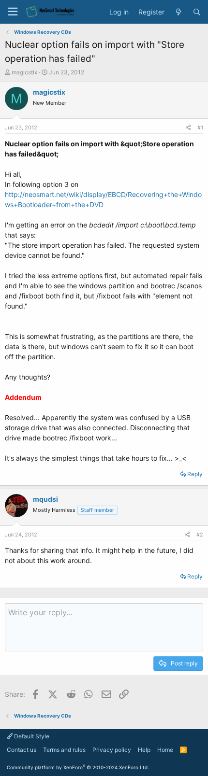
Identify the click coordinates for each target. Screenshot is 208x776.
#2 (199, 534)
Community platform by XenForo (78, 767)
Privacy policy (111, 749)
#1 (200, 127)
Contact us (21, 749)
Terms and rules (64, 749)
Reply (195, 474)
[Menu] (12, 12)
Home (165, 749)
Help (144, 749)
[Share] (188, 127)
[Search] (197, 12)
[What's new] (178, 12)
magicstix (24, 72)
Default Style (31, 736)
